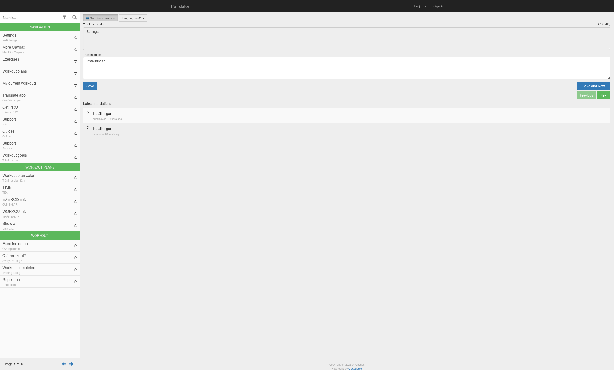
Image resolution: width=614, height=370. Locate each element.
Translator (179, 6)
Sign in (438, 6)
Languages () (132, 18)
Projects (420, 6)
